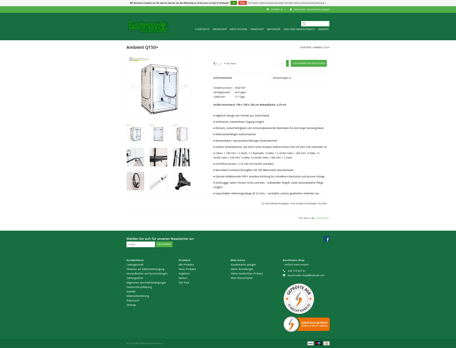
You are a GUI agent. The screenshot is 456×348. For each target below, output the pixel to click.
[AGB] (306, 299)
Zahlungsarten (134, 278)
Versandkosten (322, 218)
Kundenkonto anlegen (243, 264)
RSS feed (184, 282)
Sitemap (131, 305)
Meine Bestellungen (242, 269)
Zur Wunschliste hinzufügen (275, 203)
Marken (323, 29)
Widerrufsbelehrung (137, 296)
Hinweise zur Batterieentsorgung (145, 269)
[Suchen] (303, 24)
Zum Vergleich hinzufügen (304, 203)
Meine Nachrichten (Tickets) (247, 273)
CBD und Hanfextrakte (299, 29)
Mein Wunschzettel (242, 278)
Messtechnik (238, 29)
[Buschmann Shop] (148, 26)
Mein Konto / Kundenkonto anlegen (312, 9)
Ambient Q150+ (321, 47)
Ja (233, 3)
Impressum (132, 300)
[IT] (306, 324)
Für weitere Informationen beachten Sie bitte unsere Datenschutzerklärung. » (287, 3)
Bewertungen (282, 77)
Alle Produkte (186, 264)
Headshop (257, 29)
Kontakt (131, 291)
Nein (242, 3)
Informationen (222, 77)
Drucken (322, 203)
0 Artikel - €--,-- (278, 9)
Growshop (220, 29)
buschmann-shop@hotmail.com (306, 275)
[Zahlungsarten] (310, 343)
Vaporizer (273, 29)
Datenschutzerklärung (139, 287)
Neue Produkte (187, 269)
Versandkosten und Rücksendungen (146, 273)
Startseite (202, 29)
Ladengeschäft (135, 264)
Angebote (184, 273)
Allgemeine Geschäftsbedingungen (146, 282)
